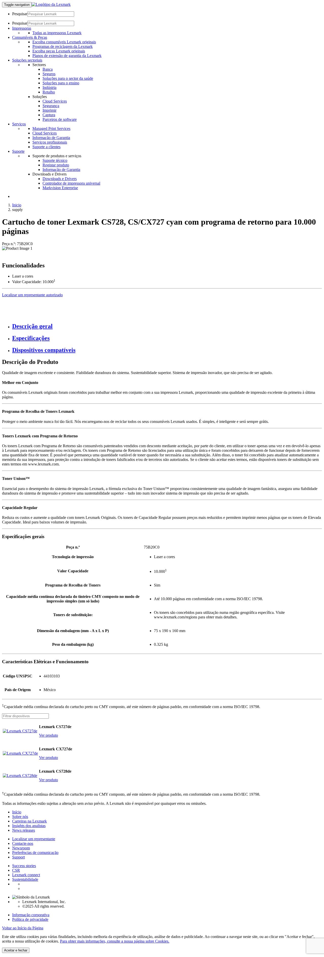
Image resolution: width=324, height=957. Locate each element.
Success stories (24, 866)
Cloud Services (55, 101)
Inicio (16, 205)
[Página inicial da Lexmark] (51, 4)
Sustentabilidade (25, 879)
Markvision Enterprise (60, 188)
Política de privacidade (30, 919)
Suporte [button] (18, 151)
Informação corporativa (30, 915)
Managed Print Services (51, 128)
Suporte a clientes (46, 147)
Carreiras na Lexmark (29, 821)
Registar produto (56, 165)
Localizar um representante (33, 839)
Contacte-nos (22, 843)
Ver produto (48, 735)
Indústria (49, 87)
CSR (16, 870)
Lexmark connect (26, 875)
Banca (48, 69)
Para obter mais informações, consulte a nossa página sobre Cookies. (114, 941)
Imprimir (49, 110)
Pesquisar (19, 14)
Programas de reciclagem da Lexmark (62, 46)
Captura (49, 115)
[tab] (167, 326)
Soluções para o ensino (61, 83)
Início (16, 812)
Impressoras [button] (21, 28)
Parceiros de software (60, 119)
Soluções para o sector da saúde (68, 78)
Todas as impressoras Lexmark (57, 33)
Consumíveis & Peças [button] (29, 37)
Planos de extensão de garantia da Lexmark (67, 55)
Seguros (49, 74)
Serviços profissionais (49, 142)
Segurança (51, 106)
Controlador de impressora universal (71, 183)
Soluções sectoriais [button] (27, 60)
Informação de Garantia (51, 137)
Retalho (49, 92)
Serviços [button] (19, 124)
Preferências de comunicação (35, 852)
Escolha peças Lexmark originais (58, 51)
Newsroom (21, 848)
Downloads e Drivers (60, 179)
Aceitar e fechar (15, 950)
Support (18, 857)
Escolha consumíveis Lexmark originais (64, 42)
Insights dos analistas (29, 826)
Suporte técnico (55, 160)
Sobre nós (20, 816)
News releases (23, 830)
